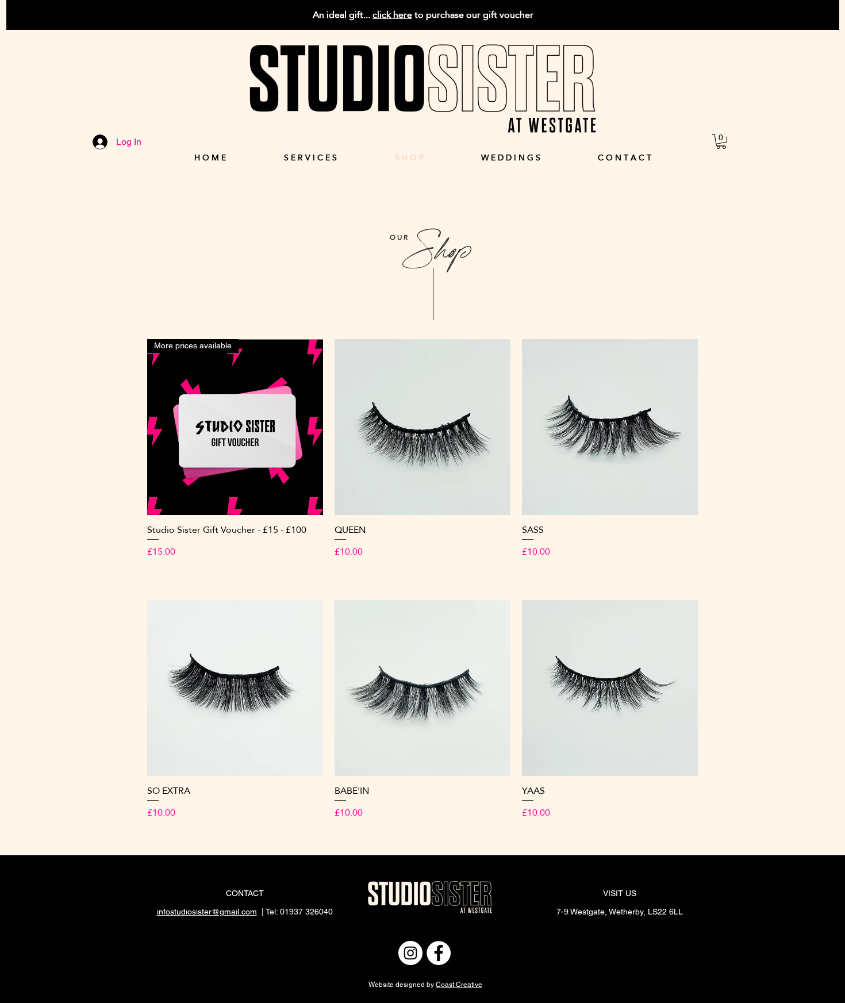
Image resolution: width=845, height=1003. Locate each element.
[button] (721, 141)
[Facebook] (439, 953)
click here (392, 15)
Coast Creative (459, 985)
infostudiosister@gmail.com (207, 911)
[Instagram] (410, 953)
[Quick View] (422, 427)
